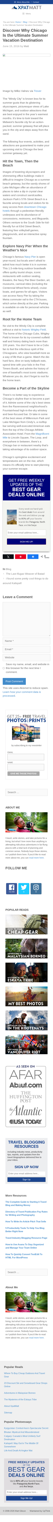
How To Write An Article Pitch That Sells (25, 1221)
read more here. (36, 858)
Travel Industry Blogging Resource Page (26, 1238)
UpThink (46, 1511)
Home (18, 22)
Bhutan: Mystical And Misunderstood (21, 1432)
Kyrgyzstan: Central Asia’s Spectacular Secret (26, 1428)
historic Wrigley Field (34, 329)
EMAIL (10, 752)
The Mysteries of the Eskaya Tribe (20, 1399)
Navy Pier (30, 256)
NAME (10, 762)
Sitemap (8, 1412)
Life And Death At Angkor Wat (18, 1450)
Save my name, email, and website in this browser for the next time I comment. (27, 668)
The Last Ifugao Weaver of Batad (25, 573)
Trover (37, 91)
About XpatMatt (11, 1406)
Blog (25, 22)
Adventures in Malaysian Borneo (19, 1393)
